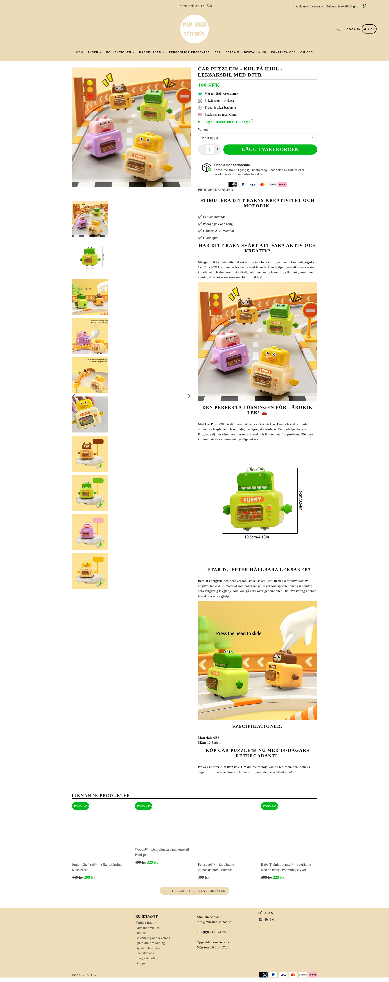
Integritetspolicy (147, 958)
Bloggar (141, 963)
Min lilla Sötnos (89, 975)
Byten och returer (148, 948)
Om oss (306, 52)
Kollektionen (119, 52)
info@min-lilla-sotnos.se (214, 922)
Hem (79, 52)
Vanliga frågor (146, 922)
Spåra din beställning (246, 52)
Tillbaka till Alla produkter (198, 890)
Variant (203, 129)
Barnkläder (150, 52)
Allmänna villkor (147, 928)
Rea (218, 52)
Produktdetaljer (215, 189)
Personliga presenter (189, 52)
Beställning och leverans (153, 938)
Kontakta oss (283, 52)
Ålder (94, 52)
